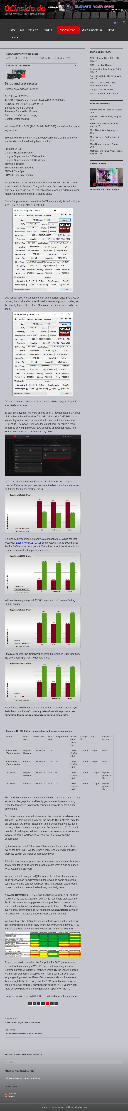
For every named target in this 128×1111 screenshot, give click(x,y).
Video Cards (31, 54)
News (21, 30)
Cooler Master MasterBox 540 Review (23, 1032)
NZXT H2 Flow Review (101, 65)
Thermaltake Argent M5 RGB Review (22, 1020)
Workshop (33, 30)
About (111, 30)
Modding (48, 30)
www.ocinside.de (66, 1107)
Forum (13, 37)
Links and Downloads (92, 30)
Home (12, 30)
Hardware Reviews (67, 30)
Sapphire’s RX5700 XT (28, 542)
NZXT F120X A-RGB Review (104, 93)
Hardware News (100, 103)
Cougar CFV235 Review (102, 89)
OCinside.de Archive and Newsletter (22, 1078)
